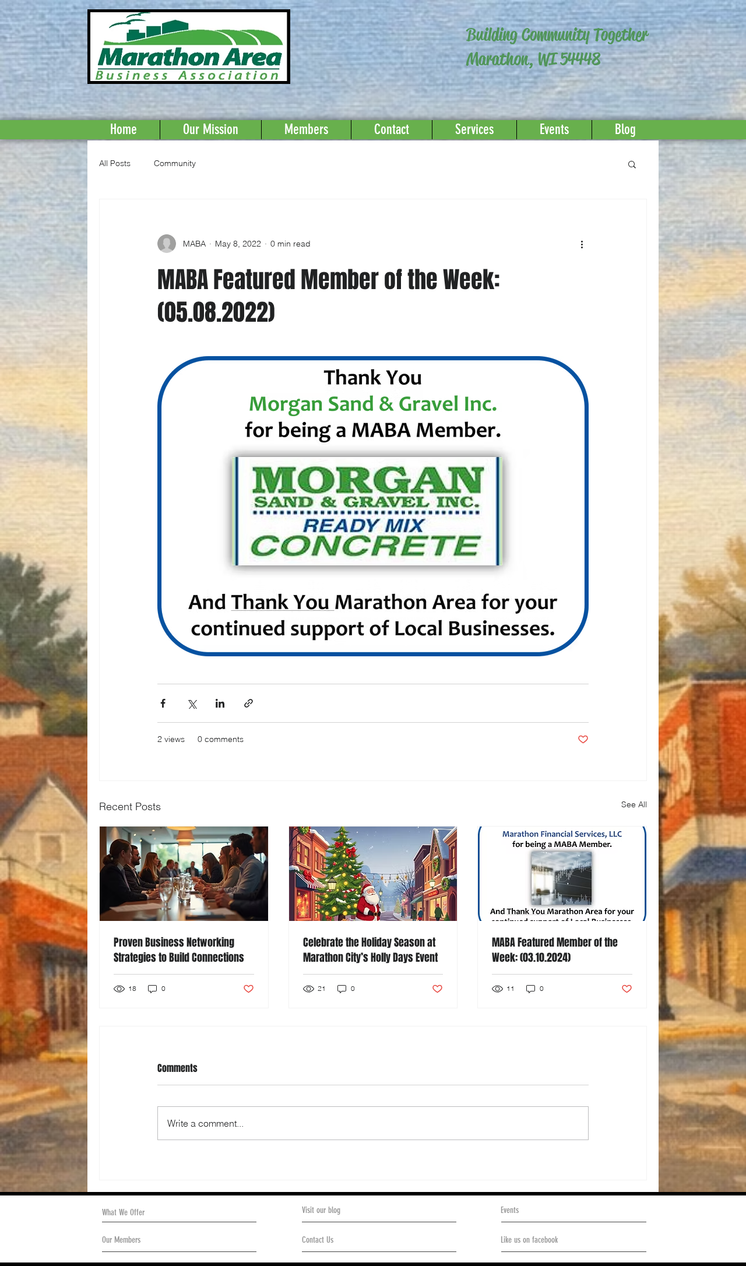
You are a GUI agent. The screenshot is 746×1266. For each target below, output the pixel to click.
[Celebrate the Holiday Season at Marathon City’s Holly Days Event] (373, 874)
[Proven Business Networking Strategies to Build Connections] (184, 874)
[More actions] (582, 244)
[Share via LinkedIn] (220, 703)
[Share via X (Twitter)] (191, 703)
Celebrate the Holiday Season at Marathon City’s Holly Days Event (370, 950)
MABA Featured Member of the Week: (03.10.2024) (555, 950)
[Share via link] (248, 703)
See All (634, 804)
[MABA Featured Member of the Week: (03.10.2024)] (562, 874)
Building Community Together (557, 34)
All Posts (115, 163)
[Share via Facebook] (162, 703)
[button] (632, 163)
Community (175, 163)
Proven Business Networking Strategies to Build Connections (179, 950)
